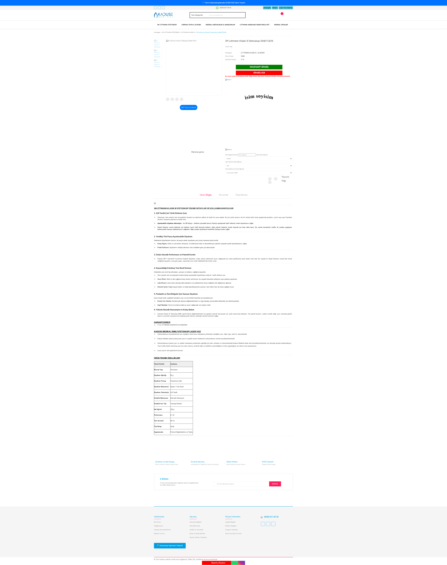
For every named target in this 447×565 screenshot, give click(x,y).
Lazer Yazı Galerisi (285, 8)
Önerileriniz (241, 194)
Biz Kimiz (157, 522)
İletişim (275, 8)
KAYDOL (275, 484)
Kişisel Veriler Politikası (198, 537)
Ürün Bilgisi (206, 194)
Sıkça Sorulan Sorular (233, 533)
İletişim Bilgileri (230, 526)
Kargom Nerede (231, 530)
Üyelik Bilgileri (230, 522)
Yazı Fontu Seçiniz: (262, 155)
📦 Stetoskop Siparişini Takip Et (170, 545)
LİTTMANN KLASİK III (248, 53)
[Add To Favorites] (270, 179)
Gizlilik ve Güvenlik (196, 530)
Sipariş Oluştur (218, 563)
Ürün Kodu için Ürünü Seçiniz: (234, 169)
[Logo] (163, 15)
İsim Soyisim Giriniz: (231, 155)
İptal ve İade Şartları (197, 533)
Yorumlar (224, 194)
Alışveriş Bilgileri (195, 522)
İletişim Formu (159, 533)
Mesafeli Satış (195, 526)
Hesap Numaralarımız (162, 530)
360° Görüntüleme (188, 107)
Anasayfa (267, 8)
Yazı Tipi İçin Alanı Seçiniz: (233, 162)
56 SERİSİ (261, 53)
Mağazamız (158, 526)
